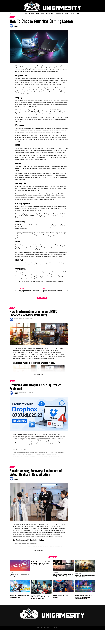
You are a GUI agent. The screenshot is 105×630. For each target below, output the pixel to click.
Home (26, 13)
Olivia (16, 26)
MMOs (37, 13)
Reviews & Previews (59, 13)
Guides (42, 13)
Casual (72, 13)
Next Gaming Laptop (29, 285)
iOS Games (67, 13)
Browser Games (49, 13)
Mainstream (31, 13)
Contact (78, 13)
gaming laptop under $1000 (40, 252)
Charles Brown (18, 320)
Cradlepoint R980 (19, 352)
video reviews (19, 265)
